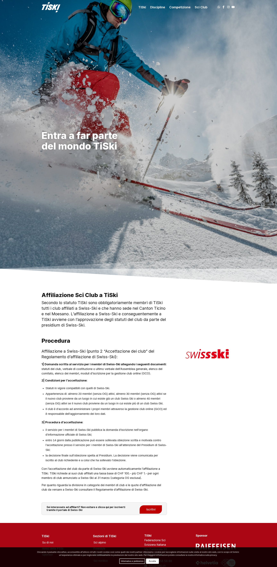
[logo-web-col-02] (53, 7)
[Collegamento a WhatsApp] (218, 7)
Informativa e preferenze (132, 561)
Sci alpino (99, 542)
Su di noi (47, 542)
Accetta (152, 561)
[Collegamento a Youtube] (233, 7)
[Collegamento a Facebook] (223, 7)
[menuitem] (142, 7)
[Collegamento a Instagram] (228, 7)
